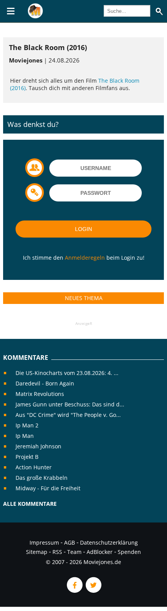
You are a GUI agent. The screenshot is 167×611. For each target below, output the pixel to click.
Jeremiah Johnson (38, 446)
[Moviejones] (35, 16)
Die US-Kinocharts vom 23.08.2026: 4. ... (67, 373)
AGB (69, 542)
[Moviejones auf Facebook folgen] (74, 590)
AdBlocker (100, 551)
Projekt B (27, 456)
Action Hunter (34, 467)
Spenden (129, 551)
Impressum (44, 542)
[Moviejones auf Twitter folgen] (92, 590)
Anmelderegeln (85, 257)
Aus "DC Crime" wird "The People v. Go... (68, 414)
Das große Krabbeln (42, 477)
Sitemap (36, 551)
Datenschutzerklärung (109, 542)
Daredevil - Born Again (45, 383)
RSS (57, 551)
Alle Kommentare (30, 503)
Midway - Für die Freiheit (48, 488)
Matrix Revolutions (40, 393)
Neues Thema (84, 298)
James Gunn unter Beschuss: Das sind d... (70, 404)
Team (74, 551)
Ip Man (25, 435)
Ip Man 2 (27, 425)
